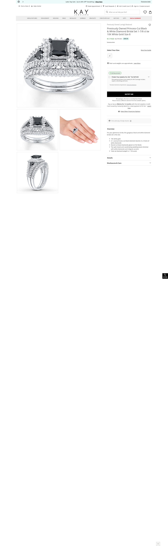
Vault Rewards (109, 6)
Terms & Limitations (131, 84)
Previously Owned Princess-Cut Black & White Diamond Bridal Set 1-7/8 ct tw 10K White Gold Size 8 (128, 31)
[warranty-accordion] (149, 77)
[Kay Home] (81, 12)
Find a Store (25, 6)
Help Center (37, 6)
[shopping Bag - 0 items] (150, 12)
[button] (23, 2)
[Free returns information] (130, 121)
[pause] (19, 2)
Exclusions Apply (111, 42)
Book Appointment (94, 6)
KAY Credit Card (124, 6)
